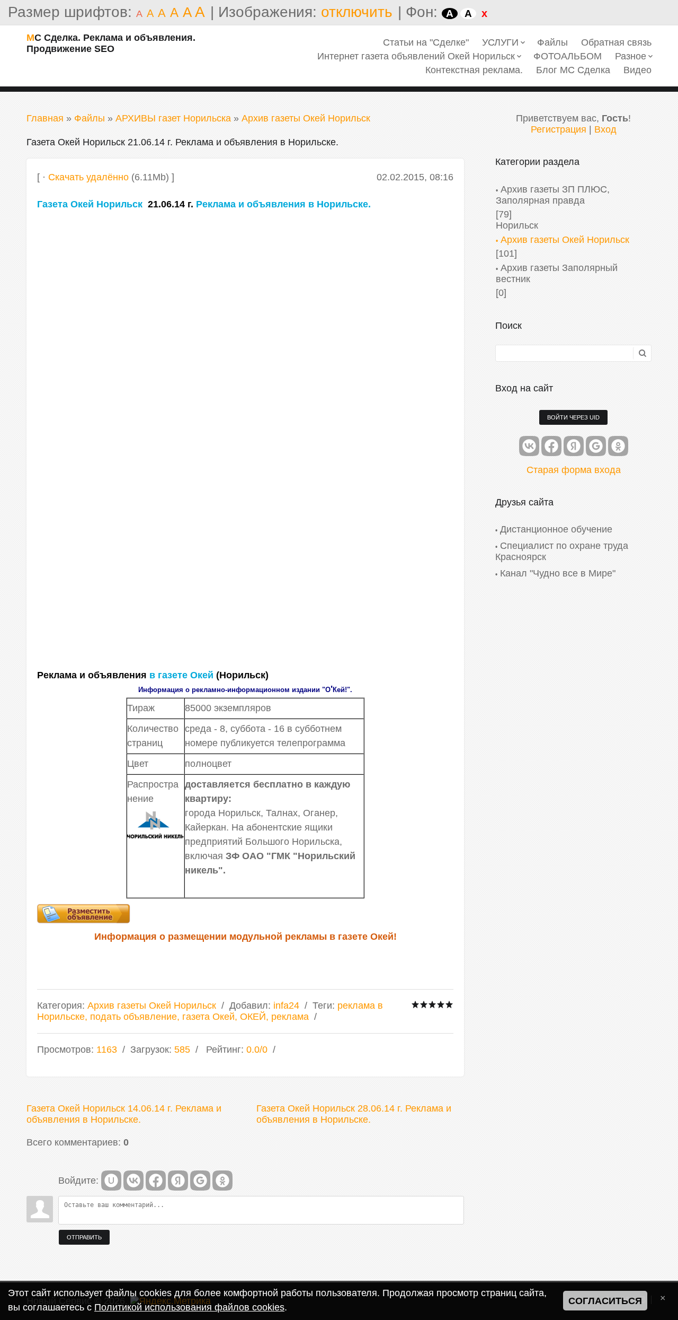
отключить (356, 12)
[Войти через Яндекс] (178, 1180)
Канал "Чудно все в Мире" (557, 573)
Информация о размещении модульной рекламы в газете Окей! (245, 936)
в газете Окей (181, 675)
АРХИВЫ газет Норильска (173, 118)
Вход (605, 129)
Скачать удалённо (88, 177)
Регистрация (558, 129)
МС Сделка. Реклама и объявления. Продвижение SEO (110, 43)
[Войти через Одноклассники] (222, 1180)
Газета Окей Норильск (89, 204)
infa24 (286, 1005)
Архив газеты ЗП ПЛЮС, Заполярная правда (553, 195)
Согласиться (605, 1301)
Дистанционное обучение (556, 529)
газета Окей (208, 1016)
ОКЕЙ (253, 1016)
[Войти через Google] (200, 1180)
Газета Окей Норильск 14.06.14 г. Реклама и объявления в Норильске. (123, 1114)
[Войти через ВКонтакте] (133, 1180)
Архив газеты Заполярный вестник (557, 273)
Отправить (84, 1237)
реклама (290, 1016)
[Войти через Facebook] (156, 1180)
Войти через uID (573, 417)
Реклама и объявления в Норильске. (283, 204)
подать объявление (133, 1016)
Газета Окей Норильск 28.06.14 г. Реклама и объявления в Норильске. (353, 1114)
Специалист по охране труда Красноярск (561, 551)
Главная (45, 118)
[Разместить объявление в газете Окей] (245, 913)
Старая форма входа (574, 470)
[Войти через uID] (111, 1180)
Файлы (89, 118)
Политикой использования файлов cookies (189, 1307)
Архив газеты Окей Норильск (306, 118)
